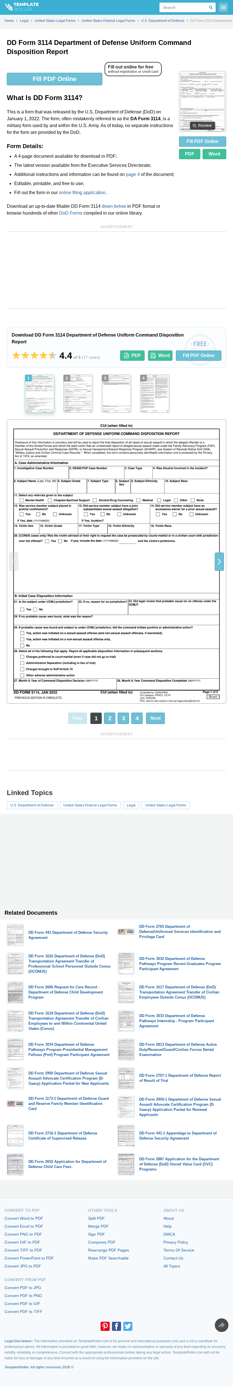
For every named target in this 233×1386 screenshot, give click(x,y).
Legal (131, 805)
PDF (189, 154)
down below (114, 206)
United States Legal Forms (165, 805)
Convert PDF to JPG (23, 1287)
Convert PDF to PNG (23, 1295)
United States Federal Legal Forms (90, 805)
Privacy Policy (175, 1242)
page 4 (133, 174)
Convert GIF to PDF (22, 1242)
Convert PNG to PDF (23, 1234)
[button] (219, 562)
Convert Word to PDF (24, 1218)
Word (214, 154)
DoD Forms (70, 213)
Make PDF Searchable (108, 1258)
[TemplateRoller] (19, 7)
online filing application (82, 192)
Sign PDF (96, 1234)
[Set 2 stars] (25, 355)
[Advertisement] (116, 270)
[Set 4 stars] (43, 355)
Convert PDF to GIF (22, 1303)
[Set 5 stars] (52, 355)
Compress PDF (102, 1242)
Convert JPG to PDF (23, 1266)
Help (167, 1226)
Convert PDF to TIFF (23, 1311)
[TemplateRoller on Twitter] (127, 1326)
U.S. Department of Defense (32, 805)
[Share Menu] (221, 1325)
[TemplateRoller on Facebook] (116, 1326)
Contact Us (173, 1258)
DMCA (169, 1234)
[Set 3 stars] (34, 355)
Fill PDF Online (54, 78)
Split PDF (96, 1218)
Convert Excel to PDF (24, 1226)
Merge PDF (98, 1226)
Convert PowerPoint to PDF (29, 1258)
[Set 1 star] (16, 355)
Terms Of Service (178, 1250)
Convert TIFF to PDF (23, 1250)
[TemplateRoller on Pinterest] (105, 1326)
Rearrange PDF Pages (108, 1250)
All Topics (171, 1266)
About (168, 1218)
